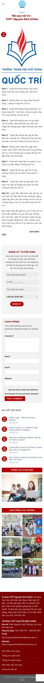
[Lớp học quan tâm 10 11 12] (22, 297)
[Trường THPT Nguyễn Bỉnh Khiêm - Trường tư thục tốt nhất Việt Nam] (22, 4)
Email (7, 367)
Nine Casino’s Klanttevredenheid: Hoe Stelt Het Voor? (25, 458)
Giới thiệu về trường (11, 651)
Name (8, 356)
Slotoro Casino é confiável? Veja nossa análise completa (23, 429)
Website (8, 378)
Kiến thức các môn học (12, 665)
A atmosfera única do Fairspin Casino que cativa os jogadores (25, 448)
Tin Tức (22, 12)
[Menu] (3, 4)
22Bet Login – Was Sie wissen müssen (22, 419)
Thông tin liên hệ (9, 669)
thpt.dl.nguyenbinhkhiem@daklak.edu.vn (19, 637)
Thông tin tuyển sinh (11, 655)
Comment (9, 336)
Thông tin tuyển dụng (11, 660)
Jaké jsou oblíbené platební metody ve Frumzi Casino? (25, 438)
